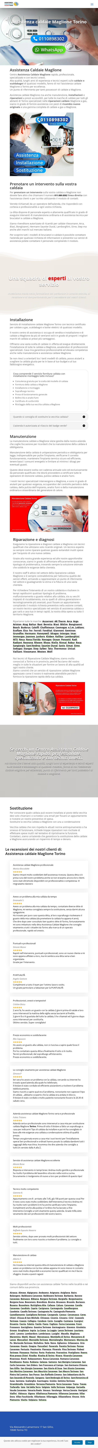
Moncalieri (22, 1339)
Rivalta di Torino (46, 1355)
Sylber (43, 648)
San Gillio (15, 1368)
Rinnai (63, 642)
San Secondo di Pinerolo (22, 1377)
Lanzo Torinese (65, 1330)
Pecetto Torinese (67, 1346)
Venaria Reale (35, 1390)
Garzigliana (27, 1327)
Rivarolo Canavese (72, 1355)
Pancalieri (43, 1346)
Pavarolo (53, 1346)
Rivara (59, 1355)
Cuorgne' (78, 1321)
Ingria (33, 1330)
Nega (90, 1442)
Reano (84, 1352)
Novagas (47, 639)
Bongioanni (75, 624)
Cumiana (68, 1321)
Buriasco (80, 1302)
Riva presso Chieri (19, 1355)
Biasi (56, 624)
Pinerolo (56, 1349)
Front (79, 1324)
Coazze (22, 1321)
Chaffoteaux (47, 627)
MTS (15, 639)
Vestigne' (82, 1390)
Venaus (46, 1390)
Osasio (24, 1346)
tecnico (28, 608)
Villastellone (64, 1396)
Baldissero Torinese (53, 1295)
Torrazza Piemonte (45, 1384)
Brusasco (61, 1302)
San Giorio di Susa (53, 1368)
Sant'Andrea (33, 645)
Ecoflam (17, 630)
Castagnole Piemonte (64, 1311)
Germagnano (58, 1327)
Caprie (34, 1308)
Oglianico (62, 1343)
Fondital (47, 630)
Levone (20, 1333)
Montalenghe (56, 1339)
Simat (69, 645)
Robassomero (35, 1358)
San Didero (32, 1365)
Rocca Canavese (51, 1358)
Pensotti (66, 639)
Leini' (12, 1333)
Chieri (13, 1317)
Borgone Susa (17, 1302)
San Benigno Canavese (69, 1362)
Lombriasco (44, 1333)
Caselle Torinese (28, 1311)
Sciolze (53, 1380)
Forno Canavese (67, 1324)
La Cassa (41, 1330)
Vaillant (17, 651)
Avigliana (65, 1292)
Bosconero (30, 1302)
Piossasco (24, 1352)
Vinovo (75, 1396)
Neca (22, 639)
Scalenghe (31, 1380)
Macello (65, 1333)
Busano (14, 1305)
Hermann (30, 633)
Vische (24, 1399)
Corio (50, 1321)
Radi (74, 639)
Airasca (13, 1292)
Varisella (80, 1387)
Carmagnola (56, 1308)
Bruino (51, 1302)
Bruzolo (71, 1302)
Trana (76, 1384)
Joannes (30, 636)
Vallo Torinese (58, 1387)
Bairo (74, 1292)
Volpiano (33, 1399)
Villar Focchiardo (24, 1396)
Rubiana (34, 1362)
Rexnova (28, 642)
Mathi (25, 1336)
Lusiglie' (56, 1333)
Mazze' (32, 1336)
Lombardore (31, 1333)
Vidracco (22, 1393)
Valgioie (46, 1387)
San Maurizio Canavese (45, 1371)
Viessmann (29, 651)
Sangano (39, 1377)
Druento (14, 1324)
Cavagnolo (52, 1314)
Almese (22, 1292)
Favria (23, 1324)
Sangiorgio (19, 645)
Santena (20, 1380)
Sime (77, 645)
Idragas (54, 633)
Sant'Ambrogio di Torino (57, 1377)
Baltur (32, 624)
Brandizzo (42, 1302)
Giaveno (71, 1327)
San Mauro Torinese (69, 1371)
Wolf (49, 651)
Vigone (31, 1393)
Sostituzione (21, 808)
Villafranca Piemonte (46, 1393)
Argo (75, 621)
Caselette (14, 1311)
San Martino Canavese (21, 1371)
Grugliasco (23, 1330)
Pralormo (50, 1352)
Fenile (38, 1324)
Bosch (16, 627)
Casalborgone (71, 1308)
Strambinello (16, 1384)
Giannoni (58, 630)
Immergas (19, 636)
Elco (25, 630)
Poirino (34, 1352)
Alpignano (32, 1292)
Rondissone (16, 1362)
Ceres (83, 1314)
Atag (25, 624)
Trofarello (15, 1387)
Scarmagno (42, 1380)
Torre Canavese (64, 1384)
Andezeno (44, 1292)
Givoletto (81, 1327)
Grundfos (18, 633)
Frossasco (15, 1327)
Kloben (50, 636)
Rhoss (47, 642)
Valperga (70, 1387)
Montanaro (70, 1339)
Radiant (17, 642)
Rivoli (24, 1358)
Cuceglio (58, 1321)
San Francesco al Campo (51, 1365)
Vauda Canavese (18, 1390)
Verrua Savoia (70, 1390)
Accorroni (47, 621)
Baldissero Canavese (31, 1295)
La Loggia (52, 1330)
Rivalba (33, 1355)
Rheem (38, 642)
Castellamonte (17, 1314)
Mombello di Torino (60, 1336)
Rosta (26, 1362)
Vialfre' (13, 1393)
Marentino (15, 1336)
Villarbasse (39, 1396)
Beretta (48, 624)
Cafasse (51, 1305)
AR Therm (60, 621)
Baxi (39, 624)
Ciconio (54, 1317)
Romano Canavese (69, 1358)
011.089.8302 (60, 195)
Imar (73, 633)
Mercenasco (43, 1336)
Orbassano (73, 1343)
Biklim (64, 624)
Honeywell (43, 633)
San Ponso (34, 1374)
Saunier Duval (49, 645)
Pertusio (25, 1349)
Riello (54, 642)
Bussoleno (24, 1305)
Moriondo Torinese (23, 1343)
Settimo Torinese (66, 1380)
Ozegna (32, 1346)
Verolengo (57, 1390)
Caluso (59, 1305)
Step (35, 648)
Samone (52, 1362)
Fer (31, 630)
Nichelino (38, 1343)
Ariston (17, 624)
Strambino (29, 1384)
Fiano (45, 1324)
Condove (42, 1321)
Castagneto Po (45, 1311)
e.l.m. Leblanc (76, 627)
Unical (71, 648)
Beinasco (25, 1298)
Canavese (69, 1305)
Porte (41, 1352)
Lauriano (78, 1330)
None (53, 1343)
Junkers (40, 636)
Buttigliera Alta (38, 1305)
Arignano (54, 1292)
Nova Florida (33, 639)
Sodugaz (17, 648)
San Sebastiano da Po (74, 1374)
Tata (50, 648)
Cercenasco (73, 1314)
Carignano (44, 1308)
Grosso (13, 1330)
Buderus (25, 627)
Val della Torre (33, 1387)
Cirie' (71, 1317)
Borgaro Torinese (48, 1298)
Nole (47, 1343)
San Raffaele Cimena (51, 1374)
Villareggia (51, 1396)
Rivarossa (15, 1358)
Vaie (23, 1387)
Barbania (69, 1295)
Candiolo (25, 1308)
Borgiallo (63, 1298)
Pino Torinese (69, 1349)
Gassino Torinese (42, 1327)
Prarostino (61, 1352)
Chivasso (44, 1317)
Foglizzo (54, 1324)
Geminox (70, 630)
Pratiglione (73, 1352)
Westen (41, 651)
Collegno (32, 1321)
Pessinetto (35, 1349)
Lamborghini (72, 636)
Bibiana (35, 1298)
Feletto (30, 1324)
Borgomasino (75, 1298)
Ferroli (37, 630)
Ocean (56, 639)
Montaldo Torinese (38, 1339)
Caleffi (35, 627)
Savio (62, 645)
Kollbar (59, 636)
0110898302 (51, 39)
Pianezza (46, 1349)
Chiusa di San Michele (28, 1317)
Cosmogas (61, 627)
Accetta (77, 1442)
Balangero (15, 1295)
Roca (78, 642)
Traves (83, 1384)
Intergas (64, 633)
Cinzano (63, 1317)
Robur (71, 642)
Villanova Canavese (68, 1393)
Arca (69, 621)
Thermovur (60, 648)
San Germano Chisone (76, 1365)
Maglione (74, 1333)
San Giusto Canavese (74, 1368)
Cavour (62, 1314)
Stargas (28, 648)
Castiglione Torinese (36, 1314)
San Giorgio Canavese (32, 1368)
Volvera (42, 1399)
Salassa (43, 1362)
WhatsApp (52, 50)
